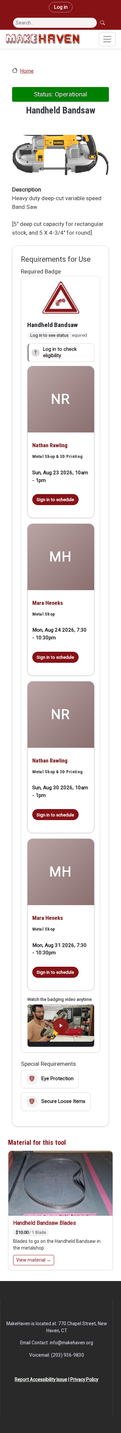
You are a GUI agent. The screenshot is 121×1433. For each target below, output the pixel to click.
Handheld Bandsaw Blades (44, 1223)
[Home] (42, 39)
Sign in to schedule (55, 499)
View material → (33, 1260)
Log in (61, 7)
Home (27, 71)
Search (103, 23)
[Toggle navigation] (107, 39)
